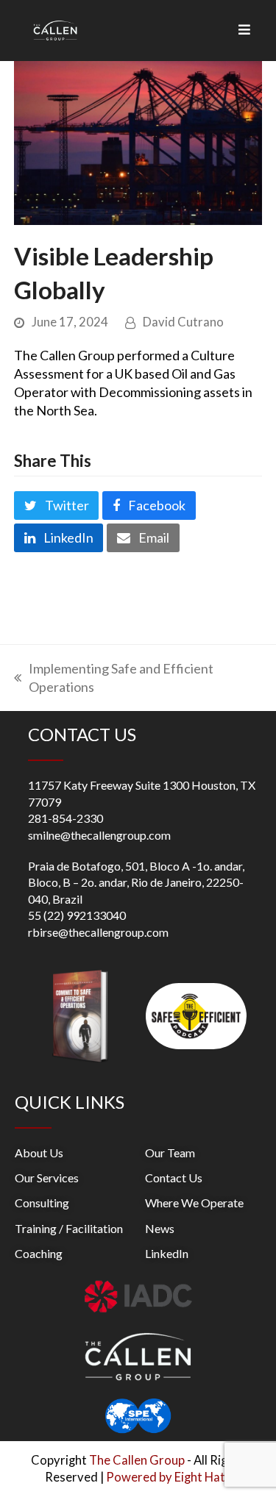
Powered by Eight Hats (168, 1477)
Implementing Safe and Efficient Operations (113, 677)
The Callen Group (137, 1460)
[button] (56, 505)
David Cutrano (183, 322)
